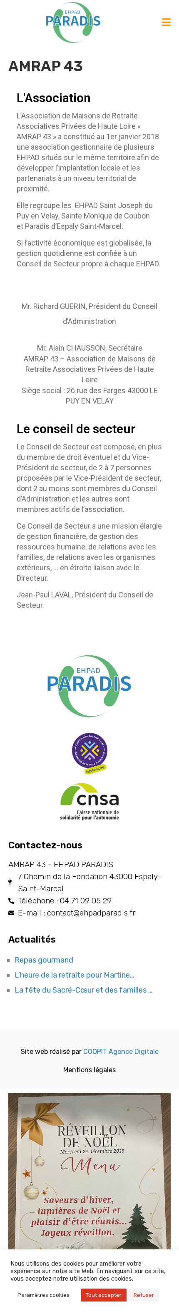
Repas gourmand (44, 960)
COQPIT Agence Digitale (121, 1052)
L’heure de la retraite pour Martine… (74, 975)
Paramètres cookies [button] (43, 1295)
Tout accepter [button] (104, 1295)
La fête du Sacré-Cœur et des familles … (83, 990)
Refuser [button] (144, 1295)
